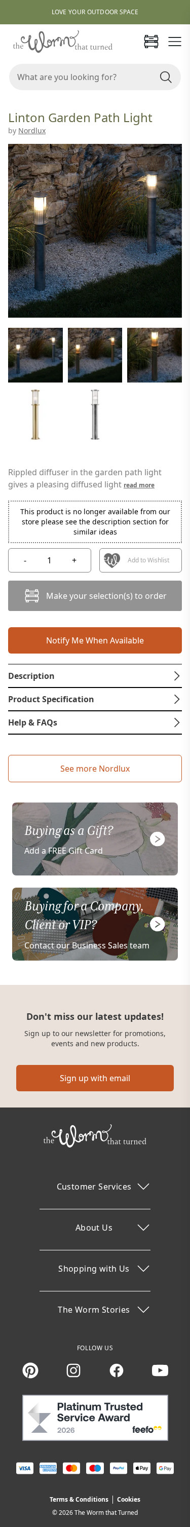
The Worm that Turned (106, 1512)
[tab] (95, 676)
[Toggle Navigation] (175, 41)
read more (139, 485)
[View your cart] (151, 41)
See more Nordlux (95, 768)
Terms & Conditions (79, 1499)
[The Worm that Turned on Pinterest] (30, 1370)
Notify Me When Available (95, 640)
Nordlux (32, 130)
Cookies (128, 1499)
